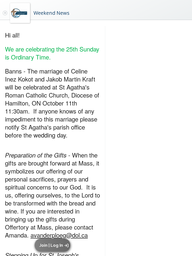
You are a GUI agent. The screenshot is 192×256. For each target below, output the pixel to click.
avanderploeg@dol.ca (59, 234)
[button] (53, 245)
